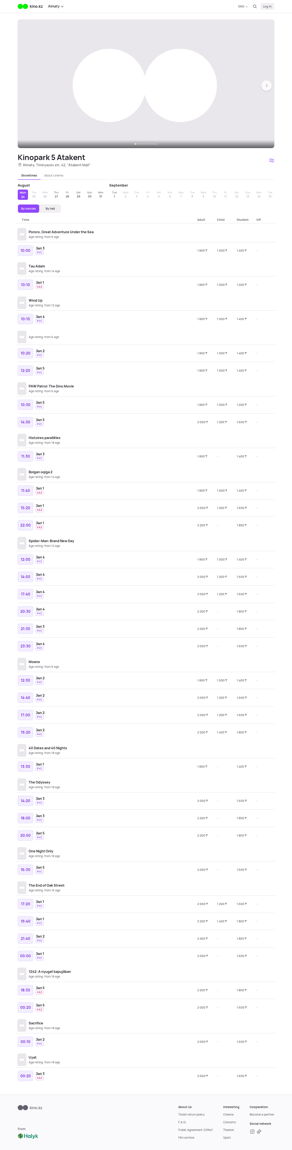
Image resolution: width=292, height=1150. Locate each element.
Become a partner (262, 1114)
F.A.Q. (182, 1122)
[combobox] (243, 6)
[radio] (28, 208)
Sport (227, 1138)
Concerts (229, 1122)
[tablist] (146, 175)
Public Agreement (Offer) (195, 1130)
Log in (267, 6)
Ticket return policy (191, 1114)
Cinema (228, 1114)
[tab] (29, 175)
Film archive (186, 1138)
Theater (228, 1130)
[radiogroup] (39, 208)
